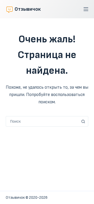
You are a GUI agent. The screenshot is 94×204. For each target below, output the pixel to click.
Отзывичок (28, 9)
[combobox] (42, 121)
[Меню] (86, 9)
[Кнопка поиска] (83, 121)
